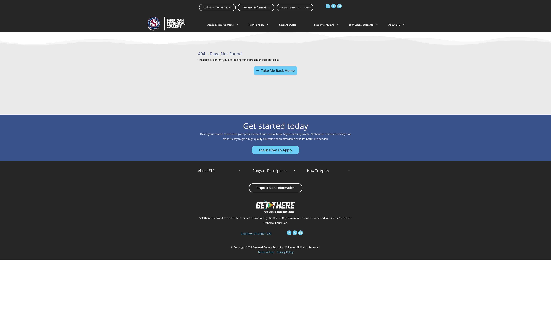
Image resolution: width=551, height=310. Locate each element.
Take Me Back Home (278, 70)
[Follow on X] (333, 6)
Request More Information (276, 188)
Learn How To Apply (275, 150)
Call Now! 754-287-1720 (256, 234)
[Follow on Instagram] (339, 6)
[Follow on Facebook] (328, 6)
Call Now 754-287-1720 (217, 7)
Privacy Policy (285, 252)
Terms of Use (266, 252)
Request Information (256, 7)
